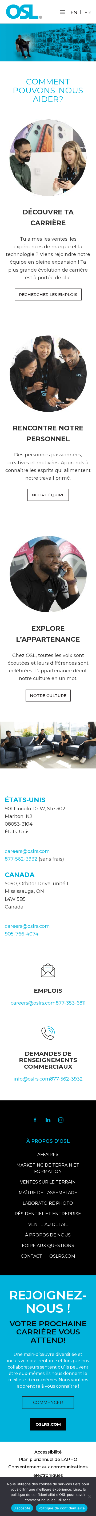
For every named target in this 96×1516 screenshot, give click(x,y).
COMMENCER (48, 1402)
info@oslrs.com (32, 1079)
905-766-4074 (21, 934)
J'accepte (22, 1508)
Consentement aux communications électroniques (48, 1471)
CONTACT (31, 1256)
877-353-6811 (71, 1003)
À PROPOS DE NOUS (48, 1235)
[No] (89, 1496)
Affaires (47, 1154)
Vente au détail (48, 1224)
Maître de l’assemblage (48, 1192)
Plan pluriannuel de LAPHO (48, 1459)
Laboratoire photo (48, 1203)
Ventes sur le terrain (48, 1182)
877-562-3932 (21, 859)
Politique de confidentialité (61, 1508)
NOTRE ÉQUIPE (48, 494)
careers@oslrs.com (27, 851)
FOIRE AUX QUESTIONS (48, 1245)
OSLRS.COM (62, 1256)
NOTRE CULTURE (48, 695)
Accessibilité (48, 1452)
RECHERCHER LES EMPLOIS (48, 294)
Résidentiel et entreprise (48, 1213)
